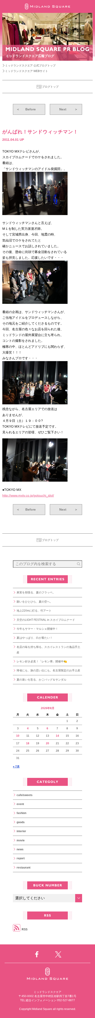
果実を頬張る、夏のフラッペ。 (36, 592)
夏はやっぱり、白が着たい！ (35, 637)
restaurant (23, 867)
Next (68, 109)
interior (21, 831)
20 (47, 743)
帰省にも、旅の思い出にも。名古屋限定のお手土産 (48, 670)
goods (21, 822)
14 (57, 735)
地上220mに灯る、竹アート (34, 610)
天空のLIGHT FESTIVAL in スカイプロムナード (46, 619)
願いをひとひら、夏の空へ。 (35, 601)
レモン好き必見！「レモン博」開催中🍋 (42, 661)
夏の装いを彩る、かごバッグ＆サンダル (41, 679)
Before (26, 109)
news (20, 849)
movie (21, 840)
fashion (21, 813)
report (21, 858)
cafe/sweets (25, 795)
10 (17, 735)
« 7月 (16, 766)
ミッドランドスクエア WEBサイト (26, 71)
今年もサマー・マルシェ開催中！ (37, 628)
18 (27, 743)
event (20, 804)
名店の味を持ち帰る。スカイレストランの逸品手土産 (48, 649)
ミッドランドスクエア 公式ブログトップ (30, 65)
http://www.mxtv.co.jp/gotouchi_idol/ (28, 495)
